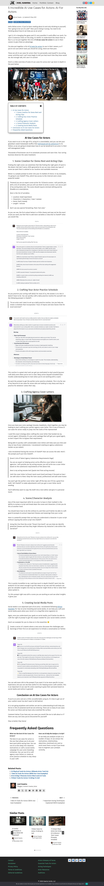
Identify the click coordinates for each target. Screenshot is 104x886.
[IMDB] (93, 3)
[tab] (34, 850)
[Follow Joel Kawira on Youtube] (29, 790)
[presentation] (18, 820)
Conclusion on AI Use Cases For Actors (26, 128)
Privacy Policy (13, 866)
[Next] (63, 832)
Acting (10, 22)
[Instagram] (84, 3)
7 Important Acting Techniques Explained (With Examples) (54, 800)
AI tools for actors (36, 46)
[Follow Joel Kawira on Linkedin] (36, 790)
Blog (57, 3)
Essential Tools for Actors (22, 22)
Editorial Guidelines (15, 873)
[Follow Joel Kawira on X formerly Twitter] (22, 790)
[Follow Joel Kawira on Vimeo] (33, 790)
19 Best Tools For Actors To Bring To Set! (25, 778)
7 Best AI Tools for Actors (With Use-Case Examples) (29, 774)
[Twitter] (69, 860)
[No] (102, 884)
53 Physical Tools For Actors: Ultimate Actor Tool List (29, 771)
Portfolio (43, 3)
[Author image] (10, 17)
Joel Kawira (18, 17)
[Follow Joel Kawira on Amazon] (43, 790)
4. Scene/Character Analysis (26, 123)
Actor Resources (43, 870)
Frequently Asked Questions (22, 130)
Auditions (41, 873)
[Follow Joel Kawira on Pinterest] (40, 790)
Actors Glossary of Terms (46, 860)
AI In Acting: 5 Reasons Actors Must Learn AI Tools (28, 776)
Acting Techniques (44, 866)
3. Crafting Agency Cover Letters (27, 121)
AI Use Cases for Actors (21, 110)
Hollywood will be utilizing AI (48, 144)
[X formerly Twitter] (91, 3)
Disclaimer (12, 863)
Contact (50, 3)
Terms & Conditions (15, 870)
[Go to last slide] (12, 832)
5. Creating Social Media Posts (26, 125)
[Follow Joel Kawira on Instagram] (26, 790)
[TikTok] (89, 3)
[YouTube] (86, 3)
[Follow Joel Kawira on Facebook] (19, 790)
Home (34, 3)
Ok (86, 883)
